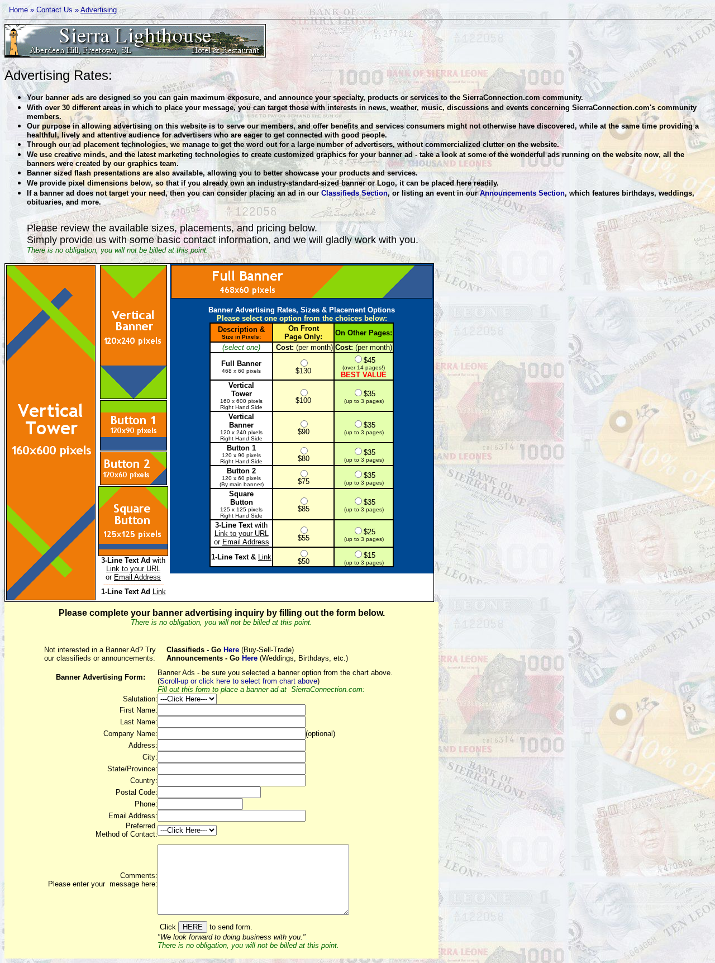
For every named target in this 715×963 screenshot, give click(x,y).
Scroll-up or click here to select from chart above (238, 681)
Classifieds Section (354, 193)
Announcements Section (522, 193)
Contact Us (54, 10)
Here (230, 650)
